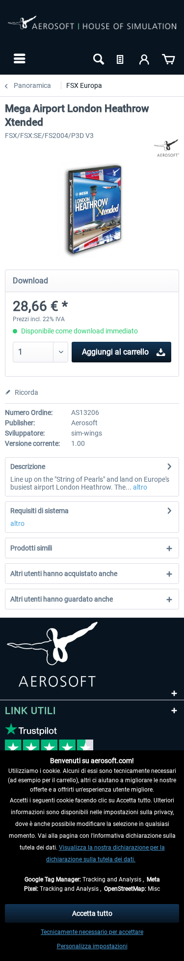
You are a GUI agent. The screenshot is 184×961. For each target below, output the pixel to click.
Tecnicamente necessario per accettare (92, 932)
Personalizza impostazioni (92, 946)
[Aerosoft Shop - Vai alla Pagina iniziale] (92, 28)
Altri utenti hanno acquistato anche (63, 573)
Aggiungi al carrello (115, 352)
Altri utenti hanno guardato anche (61, 599)
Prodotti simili (31, 548)
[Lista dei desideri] (121, 58)
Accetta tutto (92, 913)
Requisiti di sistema (39, 511)
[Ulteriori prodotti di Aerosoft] (166, 148)
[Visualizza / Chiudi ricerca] (97, 58)
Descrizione (27, 466)
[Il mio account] (145, 58)
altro (139, 487)
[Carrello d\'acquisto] (168, 58)
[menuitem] (18, 58)
